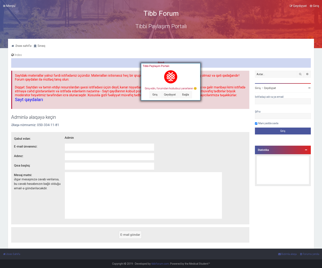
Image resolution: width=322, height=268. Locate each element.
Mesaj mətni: (23, 175)
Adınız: (18, 156)
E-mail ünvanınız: (25, 146)
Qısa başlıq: (22, 165)
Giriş (154, 94)
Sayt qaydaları (29, 99)
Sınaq (41, 46)
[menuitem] (314, 5)
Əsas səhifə (23, 46)
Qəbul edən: (22, 138)
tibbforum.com (160, 263)
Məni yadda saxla (268, 123)
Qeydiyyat (170, 94)
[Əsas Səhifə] (161, 13)
